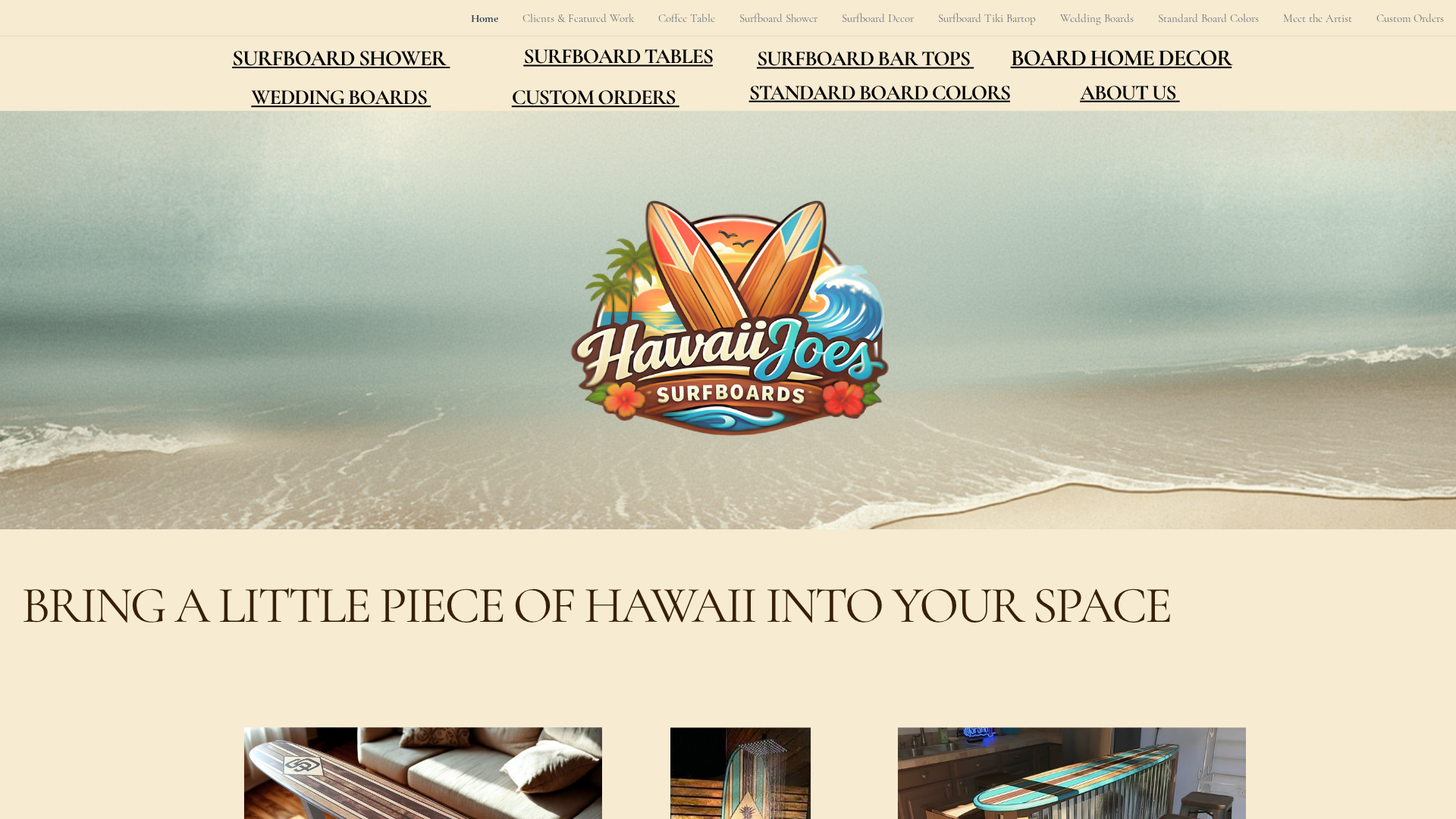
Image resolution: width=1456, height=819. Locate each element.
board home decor (1121, 58)
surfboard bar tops (863, 59)
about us (1127, 93)
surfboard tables (618, 57)
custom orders (594, 98)
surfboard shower (339, 59)
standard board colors (879, 93)
